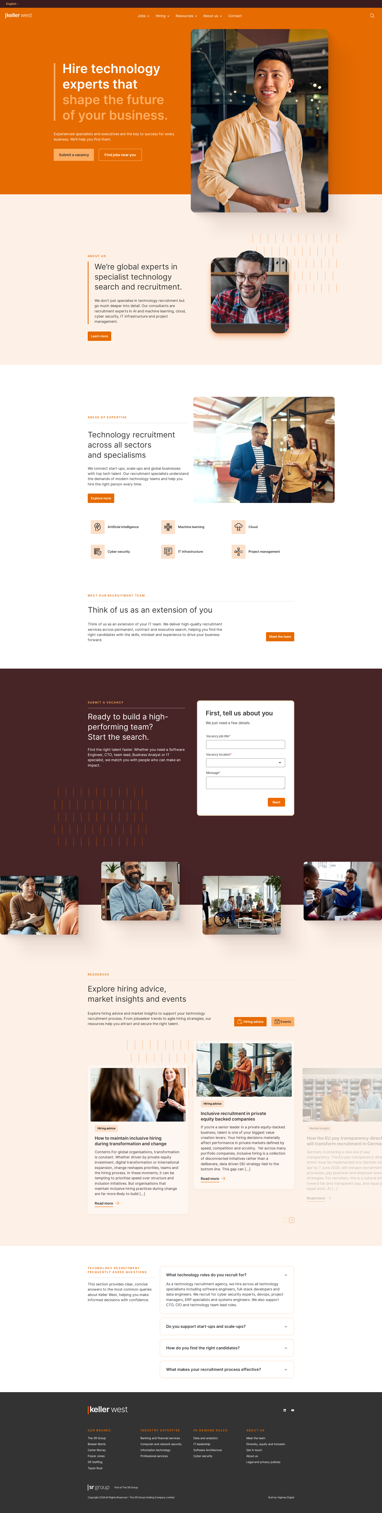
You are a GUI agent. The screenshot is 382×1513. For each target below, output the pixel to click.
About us (210, 16)
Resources (184, 16)
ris (104, 1444)
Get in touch (254, 1450)
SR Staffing (95, 1462)
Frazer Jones (96, 1456)
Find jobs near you (120, 155)
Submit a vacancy (74, 155)
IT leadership (201, 1444)
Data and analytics (205, 1438)
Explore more (101, 498)
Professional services (154, 1456)
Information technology (155, 1450)
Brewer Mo (95, 1444)
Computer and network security (161, 1444)
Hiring (161, 16)
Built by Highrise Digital (281, 1497)
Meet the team (280, 637)
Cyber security (202, 1456)
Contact (235, 16)
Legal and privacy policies (263, 1462)
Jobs (141, 16)
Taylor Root (95, 1468)
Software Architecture (207, 1450)
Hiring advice (253, 1022)
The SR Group (97, 1438)
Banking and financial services (160, 1438)
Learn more (99, 336)
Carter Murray (97, 1450)
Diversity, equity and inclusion (265, 1444)
